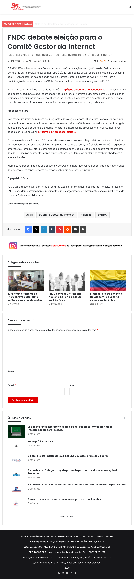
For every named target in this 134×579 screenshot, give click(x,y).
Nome (11, 371)
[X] (36, 229)
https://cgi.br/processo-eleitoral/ (57, 131)
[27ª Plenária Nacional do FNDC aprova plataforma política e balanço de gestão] (26, 280)
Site (71, 385)
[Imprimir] (83, 229)
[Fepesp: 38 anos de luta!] (16, 446)
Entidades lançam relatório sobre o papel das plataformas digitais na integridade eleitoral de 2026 (70, 428)
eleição (87, 214)
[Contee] (26, 6)
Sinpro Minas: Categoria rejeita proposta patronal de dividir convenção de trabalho (73, 472)
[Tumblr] (52, 229)
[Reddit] (67, 229)
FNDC (103, 214)
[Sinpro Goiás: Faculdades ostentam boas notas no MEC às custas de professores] (16, 489)
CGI (30, 214)
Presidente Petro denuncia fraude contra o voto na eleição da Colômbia (106, 297)
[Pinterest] (59, 229)
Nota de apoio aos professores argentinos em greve (62, 24)
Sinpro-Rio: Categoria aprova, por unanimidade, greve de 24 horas (68, 456)
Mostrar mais (67, 516)
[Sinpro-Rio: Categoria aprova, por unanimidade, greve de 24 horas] (16, 460)
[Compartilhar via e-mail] (75, 229)
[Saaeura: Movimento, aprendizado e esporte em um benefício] (16, 503)
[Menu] (4, 8)
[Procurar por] (130, 8)
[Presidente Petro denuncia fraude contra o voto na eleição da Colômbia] (108, 280)
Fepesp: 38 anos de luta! (42, 441)
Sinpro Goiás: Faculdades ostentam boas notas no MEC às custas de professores (77, 484)
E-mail (12, 385)
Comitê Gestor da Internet (57, 214)
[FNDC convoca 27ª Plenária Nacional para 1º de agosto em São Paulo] (67, 280)
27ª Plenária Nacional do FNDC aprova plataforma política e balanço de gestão (25, 297)
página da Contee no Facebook (83, 89)
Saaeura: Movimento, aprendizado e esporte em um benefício (65, 499)
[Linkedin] (44, 229)
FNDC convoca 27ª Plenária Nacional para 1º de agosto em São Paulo (65, 297)
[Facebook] (28, 229)
